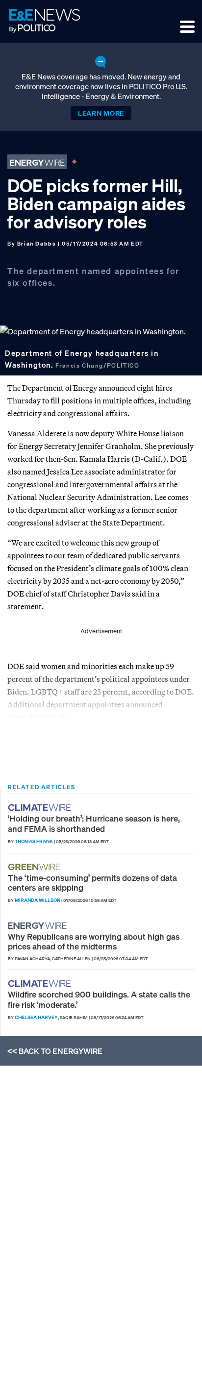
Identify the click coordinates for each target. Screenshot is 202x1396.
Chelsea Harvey (36, 1017)
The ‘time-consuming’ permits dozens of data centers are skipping (92, 882)
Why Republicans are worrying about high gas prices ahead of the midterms (93, 941)
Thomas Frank (34, 841)
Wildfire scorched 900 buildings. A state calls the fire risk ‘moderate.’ (99, 999)
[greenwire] (35, 867)
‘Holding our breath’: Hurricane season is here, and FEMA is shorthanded (94, 823)
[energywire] (38, 925)
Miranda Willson (37, 900)
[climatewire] (41, 807)
